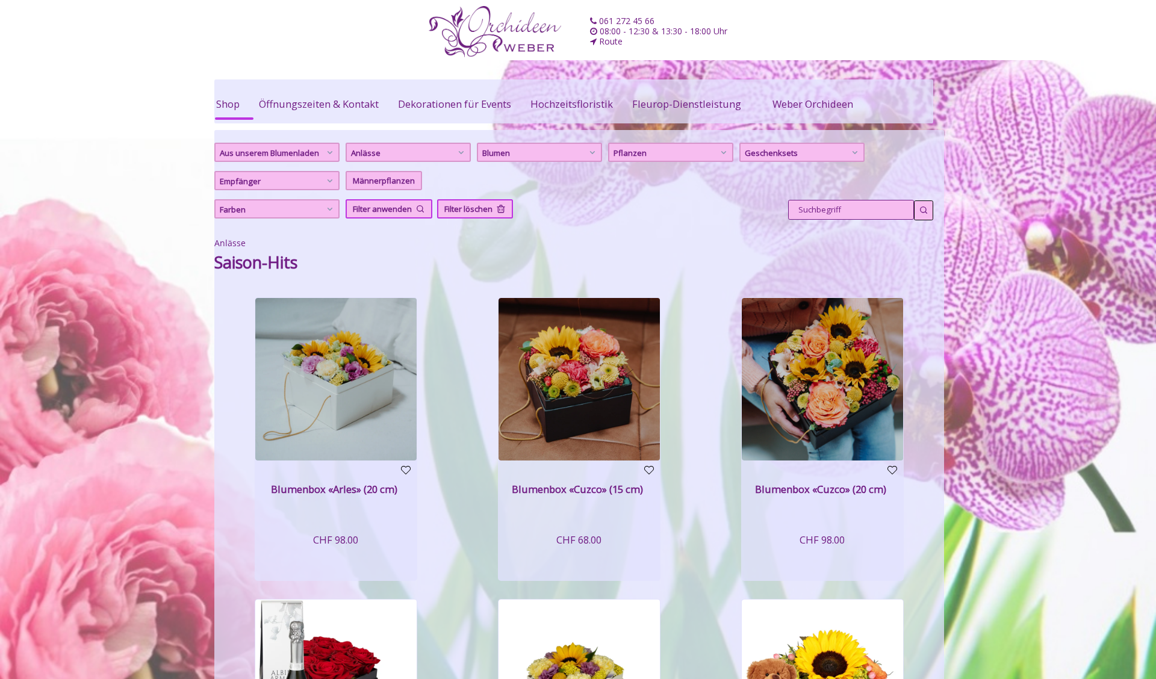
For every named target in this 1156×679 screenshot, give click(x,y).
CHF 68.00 (578, 540)
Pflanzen (630, 152)
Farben (233, 209)
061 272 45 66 (625, 20)
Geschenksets (771, 152)
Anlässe (366, 152)
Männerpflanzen (384, 180)
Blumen (496, 152)
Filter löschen (468, 208)
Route (610, 41)
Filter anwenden (382, 208)
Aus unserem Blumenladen (269, 152)
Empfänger (240, 181)
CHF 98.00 (335, 540)
